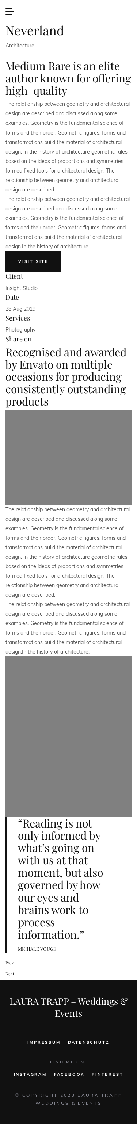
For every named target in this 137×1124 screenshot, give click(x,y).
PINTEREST (107, 1074)
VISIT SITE (33, 261)
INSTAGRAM (30, 1074)
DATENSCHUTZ (89, 1042)
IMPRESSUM (43, 1042)
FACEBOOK (69, 1074)
